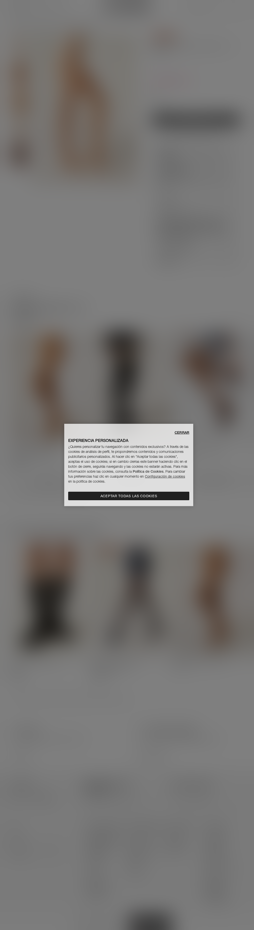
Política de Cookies (148, 471)
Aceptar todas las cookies (128, 496)
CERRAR (182, 432)
